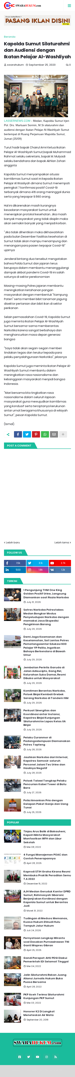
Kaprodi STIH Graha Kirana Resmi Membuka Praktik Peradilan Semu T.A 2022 (47, 875)
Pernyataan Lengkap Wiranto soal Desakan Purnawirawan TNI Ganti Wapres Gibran (46, 941)
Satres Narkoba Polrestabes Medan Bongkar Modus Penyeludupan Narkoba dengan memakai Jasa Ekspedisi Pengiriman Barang (46, 617)
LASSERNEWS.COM (17, 120)
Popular (13, 822)
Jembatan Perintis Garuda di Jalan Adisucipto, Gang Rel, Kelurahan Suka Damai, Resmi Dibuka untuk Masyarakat (44, 673)
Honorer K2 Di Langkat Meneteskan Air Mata (39, 1013)
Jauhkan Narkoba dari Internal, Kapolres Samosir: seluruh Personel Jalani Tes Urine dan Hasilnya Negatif (45, 762)
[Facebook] (18, 434)
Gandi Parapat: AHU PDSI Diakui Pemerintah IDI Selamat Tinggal (46, 959)
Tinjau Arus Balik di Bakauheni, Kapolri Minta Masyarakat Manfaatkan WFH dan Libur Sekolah (44, 837)
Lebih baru (13, 542)
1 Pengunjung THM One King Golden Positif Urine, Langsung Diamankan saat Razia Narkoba (46, 593)
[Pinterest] (36, 434)
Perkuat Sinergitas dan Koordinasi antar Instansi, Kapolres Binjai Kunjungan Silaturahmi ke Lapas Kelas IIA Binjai (44, 718)
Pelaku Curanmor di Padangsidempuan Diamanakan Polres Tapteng (46, 741)
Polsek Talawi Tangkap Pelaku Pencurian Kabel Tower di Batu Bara (44, 784)
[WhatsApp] (45, 434)
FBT (61, 1070)
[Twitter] (27, 434)
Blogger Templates (40, 1070)
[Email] (54, 434)
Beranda (9, 37)
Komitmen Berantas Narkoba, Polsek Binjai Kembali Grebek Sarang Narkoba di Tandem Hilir (46, 694)
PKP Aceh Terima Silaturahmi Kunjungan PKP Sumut (43, 996)
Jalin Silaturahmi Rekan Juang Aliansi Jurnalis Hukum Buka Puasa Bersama (44, 978)
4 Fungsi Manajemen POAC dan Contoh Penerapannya (45, 856)
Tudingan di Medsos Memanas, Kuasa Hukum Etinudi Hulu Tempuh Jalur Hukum (45, 922)
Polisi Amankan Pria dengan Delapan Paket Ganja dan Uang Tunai (45, 804)
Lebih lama (62, 542)
